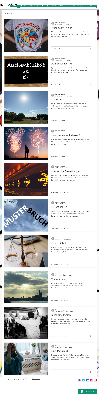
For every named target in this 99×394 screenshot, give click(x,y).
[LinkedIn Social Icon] (87, 380)
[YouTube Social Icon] (95, 380)
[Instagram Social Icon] (91, 380)
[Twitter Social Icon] (83, 380)
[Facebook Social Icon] (80, 380)
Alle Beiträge (8, 13)
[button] (92, 14)
